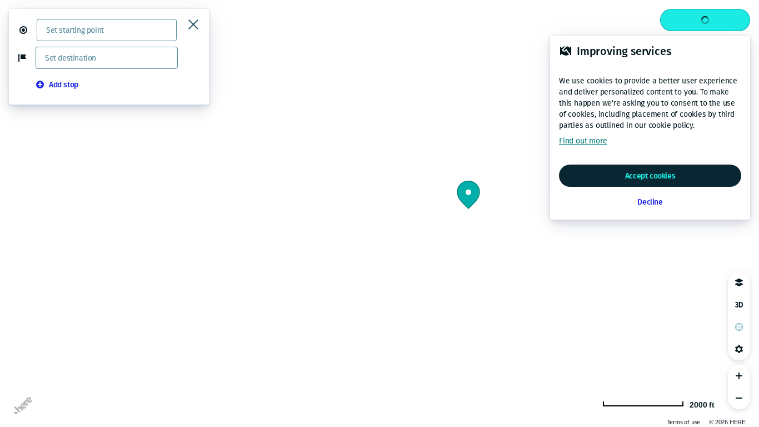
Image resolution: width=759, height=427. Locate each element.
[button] (28, 30)
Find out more (583, 141)
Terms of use (684, 422)
